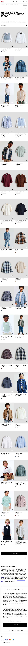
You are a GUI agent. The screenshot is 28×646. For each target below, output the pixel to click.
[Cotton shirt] (7, 93)
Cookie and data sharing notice (15, 620)
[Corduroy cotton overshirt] (21, 470)
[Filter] (26, 25)
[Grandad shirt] (21, 151)
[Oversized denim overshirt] (21, 296)
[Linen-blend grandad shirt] (7, 209)
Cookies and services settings (15, 630)
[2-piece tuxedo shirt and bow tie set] (21, 37)
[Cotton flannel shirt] (7, 151)
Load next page (14, 553)
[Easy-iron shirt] (7, 441)
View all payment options (6, 642)
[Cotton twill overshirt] (7, 296)
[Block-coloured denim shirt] (21, 66)
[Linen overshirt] (7, 382)
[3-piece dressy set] (7, 37)
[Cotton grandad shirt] (21, 529)
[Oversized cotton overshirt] (21, 325)
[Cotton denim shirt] (7, 66)
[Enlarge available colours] (2, 166)
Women (25, 5)
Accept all (15, 624)
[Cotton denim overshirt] (7, 238)
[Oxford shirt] (21, 93)
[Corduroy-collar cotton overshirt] (7, 413)
